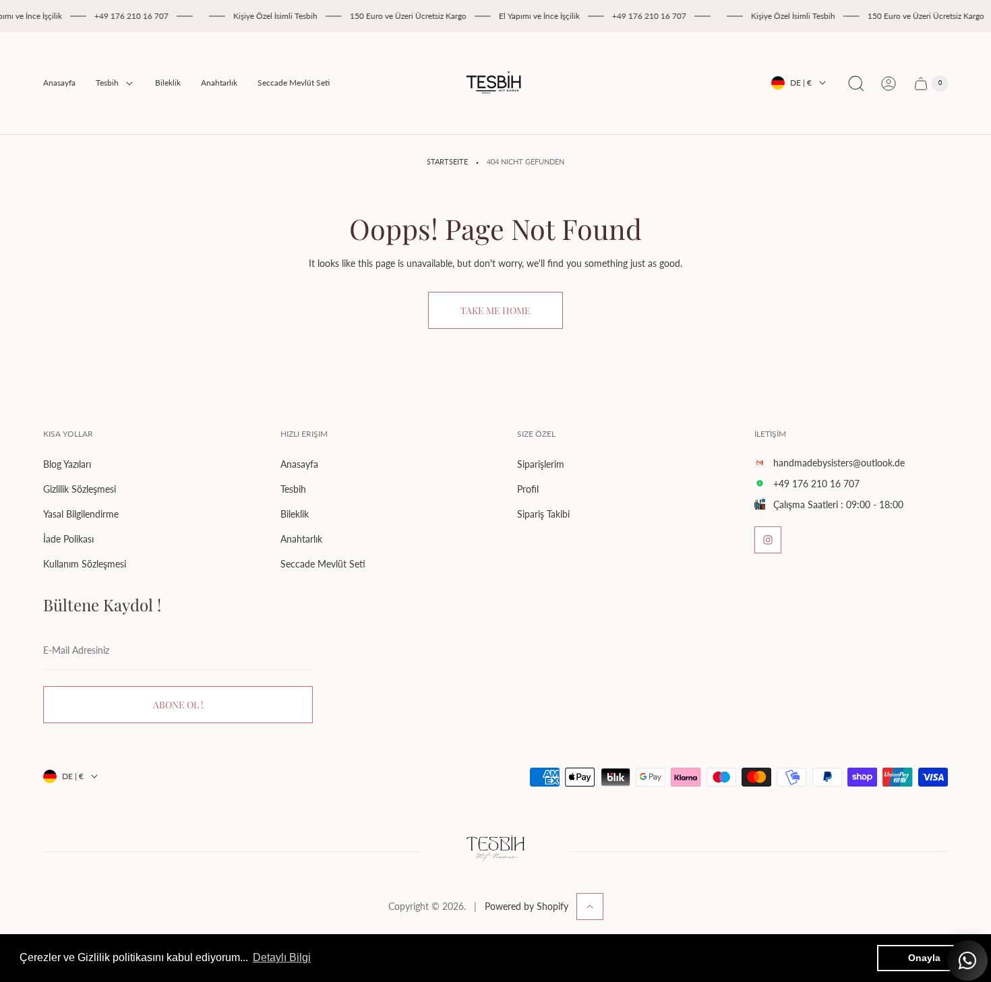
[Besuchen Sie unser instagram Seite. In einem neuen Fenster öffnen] (767, 539)
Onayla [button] (924, 957)
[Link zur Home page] (495, 851)
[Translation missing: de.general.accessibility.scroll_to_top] (589, 906)
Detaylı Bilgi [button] (282, 957)
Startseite (447, 162)
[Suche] (856, 83)
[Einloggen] (888, 83)
